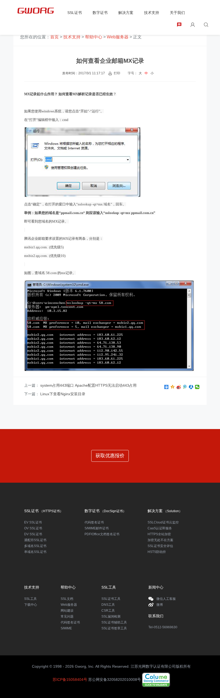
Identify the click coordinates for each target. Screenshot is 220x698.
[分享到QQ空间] (172, 387)
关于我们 (177, 12)
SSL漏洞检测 (110, 616)
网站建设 (67, 610)
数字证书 (100, 12)
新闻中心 (155, 587)
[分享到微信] (197, 387)
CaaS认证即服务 (160, 528)
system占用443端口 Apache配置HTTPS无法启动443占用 (88, 385)
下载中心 (30, 605)
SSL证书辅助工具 (114, 622)
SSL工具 (30, 599)
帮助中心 (93, 37)
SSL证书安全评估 (160, 546)
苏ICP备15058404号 (70, 679)
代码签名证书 (94, 522)
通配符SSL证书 (35, 540)
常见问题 (67, 616)
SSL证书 (74, 12)
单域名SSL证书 (35, 552)
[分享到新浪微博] (179, 387)
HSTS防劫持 (157, 552)
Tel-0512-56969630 (162, 627)
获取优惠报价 (110, 455)
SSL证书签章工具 (114, 628)
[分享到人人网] (191, 387)
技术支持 (151, 12)
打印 (117, 73)
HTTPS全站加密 (159, 534)
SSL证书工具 (110, 599)
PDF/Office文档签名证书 (102, 534)
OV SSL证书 (33, 528)
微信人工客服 (166, 599)
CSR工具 (108, 610)
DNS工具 (108, 605)
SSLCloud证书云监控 (163, 522)
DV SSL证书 (33, 534)
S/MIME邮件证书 (97, 528)
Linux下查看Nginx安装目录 (62, 394)
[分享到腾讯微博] (185, 387)
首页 (54, 37)
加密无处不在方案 (160, 540)
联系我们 (155, 616)
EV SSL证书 (33, 522)
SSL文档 (67, 599)
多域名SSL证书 (35, 546)
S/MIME (66, 628)
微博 (159, 605)
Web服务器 (118, 37)
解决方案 (125, 12)
